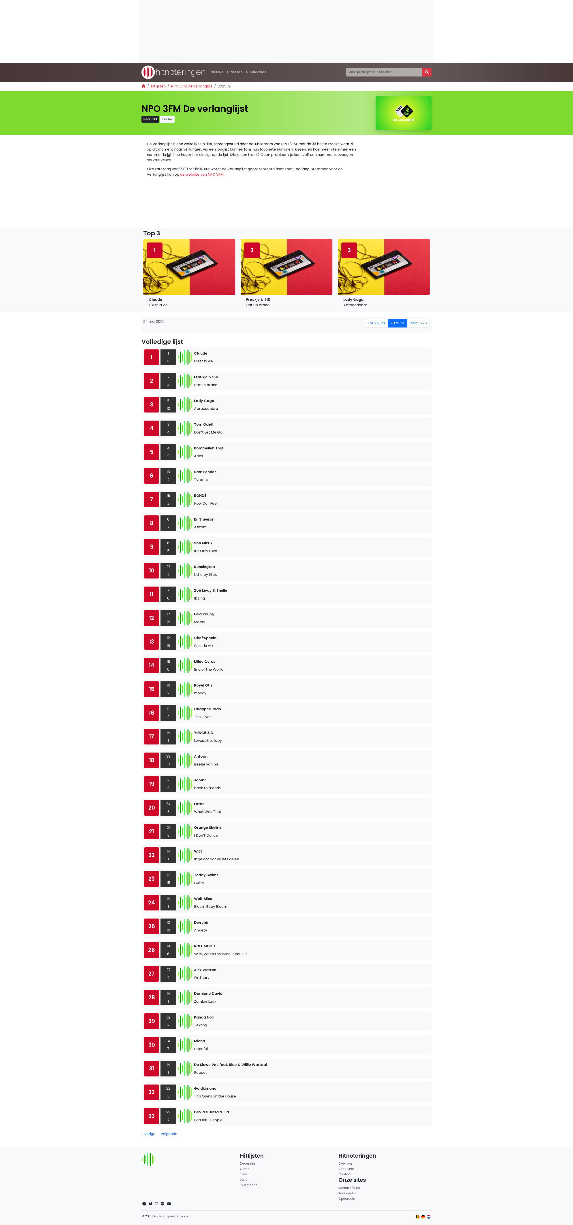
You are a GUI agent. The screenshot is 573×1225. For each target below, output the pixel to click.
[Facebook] (144, 1203)
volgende (169, 1133)
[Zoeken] (427, 72)
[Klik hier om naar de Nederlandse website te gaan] (429, 1217)
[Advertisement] (273, 31)
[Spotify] (162, 1203)
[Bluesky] (150, 1203)
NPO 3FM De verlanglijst (191, 86)
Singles (167, 119)
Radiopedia (347, 1193)
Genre (245, 1169)
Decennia (247, 1163)
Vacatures (346, 1169)
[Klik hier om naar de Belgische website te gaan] (418, 1217)
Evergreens (248, 1185)
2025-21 (397, 323)
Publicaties (256, 72)
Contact (345, 1174)
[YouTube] (169, 1203)
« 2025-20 (376, 323)
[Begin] (143, 86)
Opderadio (346, 1198)
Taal (243, 1174)
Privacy (182, 1216)
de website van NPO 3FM (201, 174)
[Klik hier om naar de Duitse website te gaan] (423, 1217)
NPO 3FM (150, 119)
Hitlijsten (235, 72)
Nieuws (216, 72)
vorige (149, 1133)
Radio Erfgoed (164, 1216)
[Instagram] (156, 1203)
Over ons (345, 1163)
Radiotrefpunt (349, 1188)
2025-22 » (418, 323)
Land (243, 1179)
